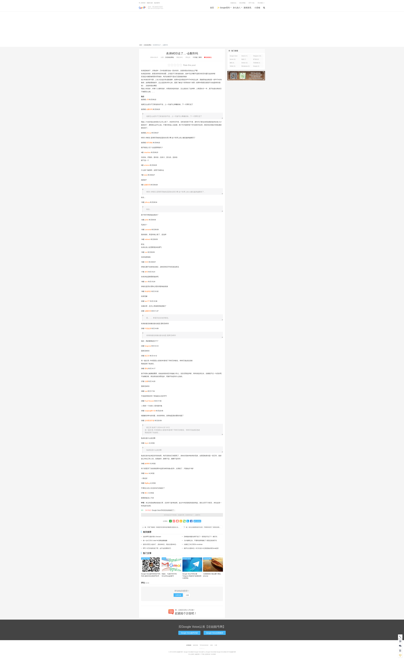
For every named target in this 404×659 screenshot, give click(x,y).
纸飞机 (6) (256, 59)
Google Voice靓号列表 (189, 633)
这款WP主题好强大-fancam (152, 536)
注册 (187, 595)
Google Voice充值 (211, 652)
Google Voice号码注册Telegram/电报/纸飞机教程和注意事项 (191, 576)
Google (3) (256, 66)
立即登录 (178, 595)
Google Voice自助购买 (214, 633)
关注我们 (261, 3)
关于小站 (251, 3)
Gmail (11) (244, 56)
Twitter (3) (232, 66)
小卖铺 (257, 7)
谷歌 (211, 645)
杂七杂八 (237, 7)
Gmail (164, 558)
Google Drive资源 (221, 652)
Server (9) (232, 59)
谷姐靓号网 (142, 7)
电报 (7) (243, 59)
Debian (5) (244, 63)
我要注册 (150, 3)
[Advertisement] (202, 28)
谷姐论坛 (233, 3)
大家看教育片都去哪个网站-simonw (212, 575)
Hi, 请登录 (142, 3)
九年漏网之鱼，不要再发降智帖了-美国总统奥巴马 (200, 540)
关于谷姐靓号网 (231, 652)
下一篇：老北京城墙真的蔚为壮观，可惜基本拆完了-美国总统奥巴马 (203, 527)
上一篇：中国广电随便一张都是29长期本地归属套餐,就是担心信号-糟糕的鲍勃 (162, 527)
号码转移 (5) (256, 63)
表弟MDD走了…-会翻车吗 (182, 53)
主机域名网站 (147, 45)
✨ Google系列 (223, 7)
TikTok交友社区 (204, 645)
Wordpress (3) (245, 66)
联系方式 (202, 648)
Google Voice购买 (189, 652)
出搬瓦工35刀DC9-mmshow (193, 544)
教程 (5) (232, 63)
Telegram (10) (257, 56)
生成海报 (198, 521)
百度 (216, 645)
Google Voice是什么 (200, 652)
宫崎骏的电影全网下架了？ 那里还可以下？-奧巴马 (200, 536)
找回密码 (157, 3)
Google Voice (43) (233, 56)
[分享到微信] (184, 521)
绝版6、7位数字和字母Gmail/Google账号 (169, 575)
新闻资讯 (247, 7)
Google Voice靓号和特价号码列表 (150, 575)
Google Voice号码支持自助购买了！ (163, 510)
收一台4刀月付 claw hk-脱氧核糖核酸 (155, 540)
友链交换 (195, 645)
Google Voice (145, 558)
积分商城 (242, 3)
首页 (212, 7)
